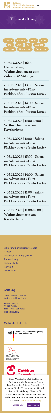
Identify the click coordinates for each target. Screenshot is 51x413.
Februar (21, 41)
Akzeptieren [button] (33, 405)
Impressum (10, 271)
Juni (19, 45)
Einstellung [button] (18, 405)
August (39, 45)
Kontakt (8, 267)
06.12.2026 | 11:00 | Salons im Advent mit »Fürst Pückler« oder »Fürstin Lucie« (25, 143)
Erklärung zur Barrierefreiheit (20, 248)
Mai (10, 45)
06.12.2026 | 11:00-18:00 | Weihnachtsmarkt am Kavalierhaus (23, 125)
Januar (8, 41)
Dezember (41, 49)
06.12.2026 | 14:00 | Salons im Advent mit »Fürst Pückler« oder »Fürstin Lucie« (25, 107)
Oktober (9, 49)
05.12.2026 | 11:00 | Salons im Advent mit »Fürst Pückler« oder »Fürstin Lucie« (25, 197)
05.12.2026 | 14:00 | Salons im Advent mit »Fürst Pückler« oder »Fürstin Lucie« (25, 179)
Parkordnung (11, 259)
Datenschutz (11, 263)
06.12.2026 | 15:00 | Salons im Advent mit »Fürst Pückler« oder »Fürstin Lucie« (25, 89)
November (25, 49)
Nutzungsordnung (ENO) (18, 256)
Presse (8, 252)
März (33, 41)
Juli (28, 45)
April (43, 41)
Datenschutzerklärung (30, 401)
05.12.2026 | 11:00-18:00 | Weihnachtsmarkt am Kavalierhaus (23, 215)
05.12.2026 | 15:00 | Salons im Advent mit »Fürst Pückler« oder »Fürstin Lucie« (25, 161)
